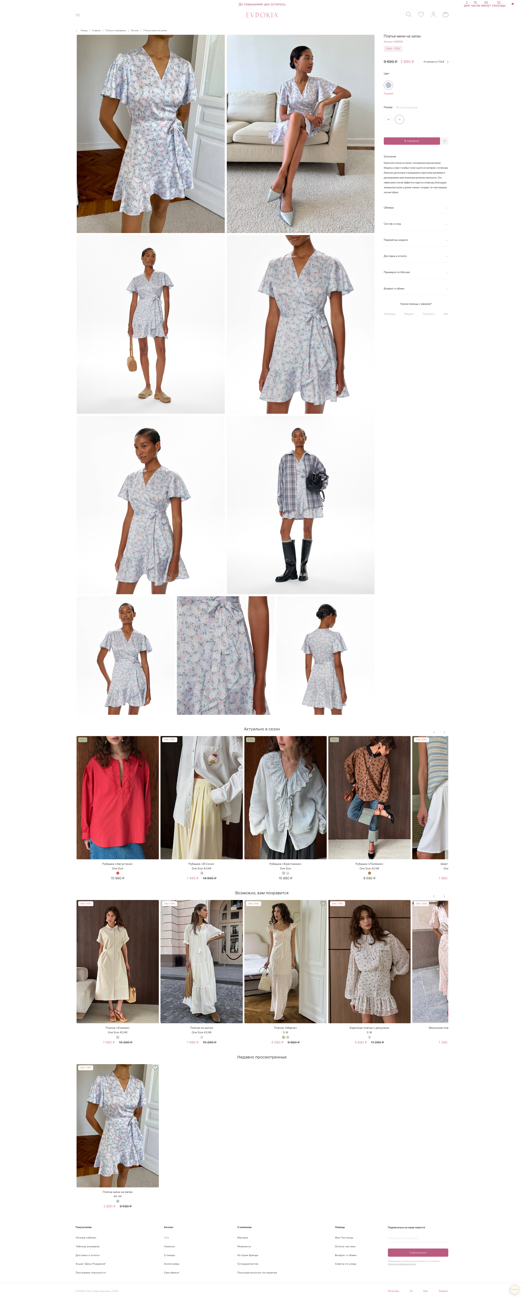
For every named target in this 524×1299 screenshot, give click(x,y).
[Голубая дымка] (283, 873)
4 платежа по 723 (433, 62)
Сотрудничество (248, 1263)
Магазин (242, 1237)
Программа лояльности (91, 1272)
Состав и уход (392, 223)
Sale (166, 1237)
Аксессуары (172, 1263)
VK (411, 1291)
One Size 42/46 (201, 868)
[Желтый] (283, 1037)
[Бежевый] (117, 1037)
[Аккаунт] (431, 14)
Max (446, 314)
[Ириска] (369, 873)
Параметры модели (396, 240)
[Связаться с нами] (514, 1289)
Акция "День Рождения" (91, 1263)
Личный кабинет (86, 1237)
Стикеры (169, 1255)
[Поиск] (406, 14)
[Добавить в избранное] (444, 141)
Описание (390, 156)
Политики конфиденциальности (402, 1264)
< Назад (81, 30)
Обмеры (389, 207)
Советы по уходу (346, 1263)
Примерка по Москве (397, 272)
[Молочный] (287, 873)
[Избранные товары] (419, 14)
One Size (117, 868)
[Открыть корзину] (443, 14)
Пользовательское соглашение (257, 1272)
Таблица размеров (87, 1246)
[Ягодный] (117, 873)
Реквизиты (244, 1246)
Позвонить (429, 314)
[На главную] (262, 15)
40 (115, 1196)
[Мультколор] (201, 873)
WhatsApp (389, 314)
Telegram (409, 314)
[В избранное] (155, 739)
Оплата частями (345, 1246)
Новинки (169, 1246)
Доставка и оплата (395, 256)
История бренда (247, 1255)
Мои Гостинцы (344, 1237)
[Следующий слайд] (444, 732)
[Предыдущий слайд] (434, 732)
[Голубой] (388, 85)
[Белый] (201, 1037)
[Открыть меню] (80, 15)
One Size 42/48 (201, 1032)
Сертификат (172, 1272)
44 (120, 1196)
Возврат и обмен (394, 288)
